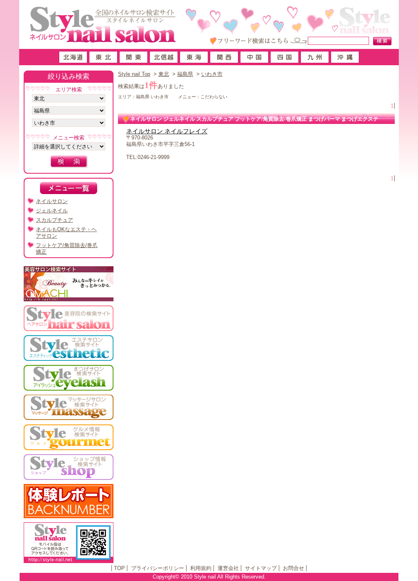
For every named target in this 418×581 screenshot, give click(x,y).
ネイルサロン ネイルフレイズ (166, 131)
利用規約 (200, 568)
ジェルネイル (52, 211)
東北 (163, 74)
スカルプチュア (54, 220)
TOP (119, 568)
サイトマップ (261, 568)
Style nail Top (134, 74)
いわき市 (211, 74)
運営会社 (228, 568)
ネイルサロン (52, 201)
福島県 (185, 74)
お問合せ (293, 568)
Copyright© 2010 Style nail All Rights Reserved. (209, 577)
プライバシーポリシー (157, 568)
